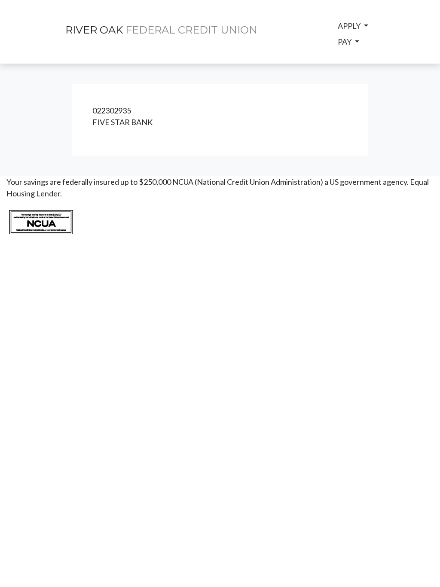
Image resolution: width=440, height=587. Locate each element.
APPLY (350, 26)
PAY (345, 41)
